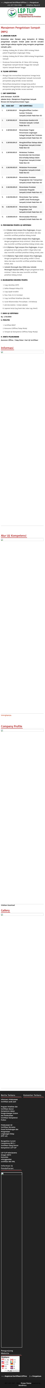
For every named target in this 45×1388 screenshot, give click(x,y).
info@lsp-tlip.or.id (33, 5)
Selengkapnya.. (6, 715)
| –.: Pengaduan (33, 2)
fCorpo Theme (26, 1383)
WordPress (23, 1385)
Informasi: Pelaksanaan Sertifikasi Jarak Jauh (9, 1100)
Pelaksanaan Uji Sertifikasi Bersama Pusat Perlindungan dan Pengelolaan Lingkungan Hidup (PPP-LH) (9, 1130)
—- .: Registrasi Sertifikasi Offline (13, 2)
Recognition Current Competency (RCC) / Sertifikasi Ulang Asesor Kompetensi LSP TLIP (9, 1144)
